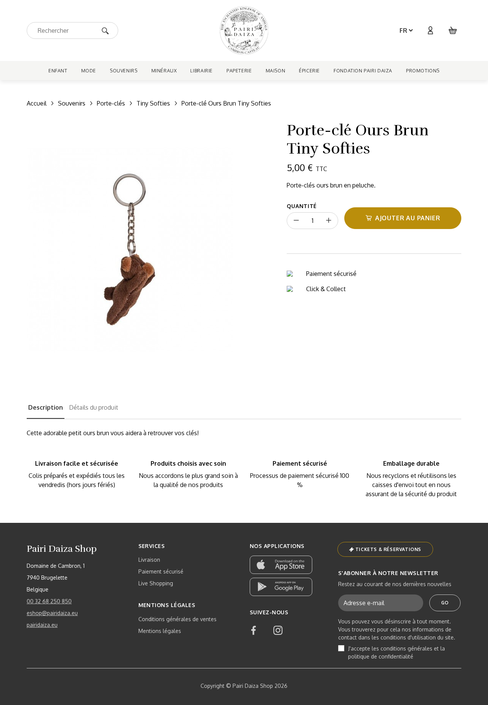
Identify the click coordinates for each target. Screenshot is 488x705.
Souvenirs (71, 103)
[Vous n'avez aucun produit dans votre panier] (453, 30)
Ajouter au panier (407, 218)
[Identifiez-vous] (430, 30)
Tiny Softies (153, 103)
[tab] (45, 411)
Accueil (37, 103)
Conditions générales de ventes (177, 619)
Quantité (302, 206)
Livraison (149, 559)
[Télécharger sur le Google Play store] (281, 587)
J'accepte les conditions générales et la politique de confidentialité (396, 652)
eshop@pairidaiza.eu (52, 613)
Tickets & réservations (388, 549)
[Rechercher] (107, 30)
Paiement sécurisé (160, 571)
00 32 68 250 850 (49, 601)
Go (445, 603)
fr (404, 30)
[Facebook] (253, 630)
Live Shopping (155, 583)
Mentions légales (159, 631)
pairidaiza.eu (42, 625)
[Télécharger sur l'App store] (281, 565)
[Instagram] (278, 630)
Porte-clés (111, 103)
